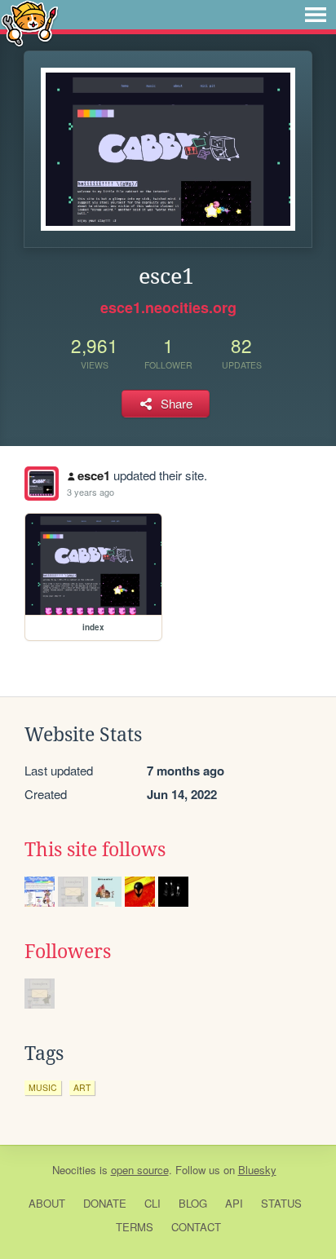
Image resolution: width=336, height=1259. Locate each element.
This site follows (95, 849)
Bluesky (257, 1169)
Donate (104, 1203)
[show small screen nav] (315, 14)
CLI (152, 1203)
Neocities (74, 1169)
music (43, 1087)
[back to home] (30, 22)
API (234, 1203)
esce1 (93, 475)
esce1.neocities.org (168, 307)
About (47, 1203)
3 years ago (90, 491)
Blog (193, 1203)
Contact (196, 1227)
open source (140, 1169)
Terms (134, 1227)
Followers (67, 951)
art (82, 1087)
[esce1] (41, 483)
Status (281, 1203)
